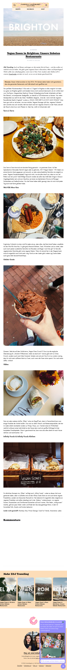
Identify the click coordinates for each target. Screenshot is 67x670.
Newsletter (19, 665)
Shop (43, 9)
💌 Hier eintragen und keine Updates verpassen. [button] (53, 661)
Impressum (41, 665)
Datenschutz (48, 665)
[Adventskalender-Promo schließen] (63, 666)
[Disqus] (33, 543)
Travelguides (13, 74)
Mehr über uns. (39, 658)
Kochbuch (30, 9)
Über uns (35, 665)
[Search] (14, 5)
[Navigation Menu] (46, 5)
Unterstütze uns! (27, 665)
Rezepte (18, 9)
